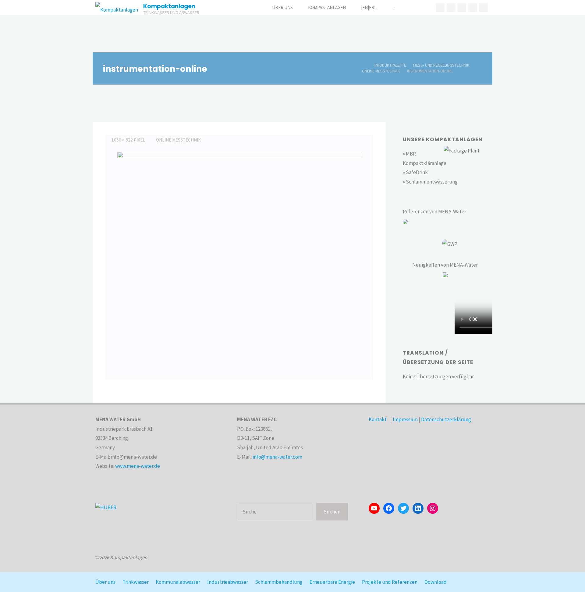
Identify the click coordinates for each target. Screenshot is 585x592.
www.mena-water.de (137, 466)
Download (435, 582)
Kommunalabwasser (178, 582)
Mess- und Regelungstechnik (441, 65)
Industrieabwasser (227, 582)
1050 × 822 (123, 140)
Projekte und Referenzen (389, 582)
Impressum (405, 419)
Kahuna (451, 557)
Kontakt (378, 419)
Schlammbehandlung (279, 582)
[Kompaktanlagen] (116, 7)
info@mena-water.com (277, 457)
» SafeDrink (415, 172)
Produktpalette (390, 65)
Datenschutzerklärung (446, 419)
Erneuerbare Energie (332, 582)
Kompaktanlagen (169, 6)
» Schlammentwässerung (430, 181)
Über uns (105, 582)
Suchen (332, 511)
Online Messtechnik (381, 71)
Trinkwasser (135, 582)
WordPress (477, 557)
